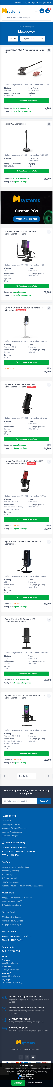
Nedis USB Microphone (15, 124)
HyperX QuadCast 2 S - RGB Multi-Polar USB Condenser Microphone (25, 696)
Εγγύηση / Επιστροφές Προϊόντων (16, 867)
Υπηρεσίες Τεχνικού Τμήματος (15, 828)
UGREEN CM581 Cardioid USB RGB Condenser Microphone (20, 232)
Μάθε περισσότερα (35, 1083)
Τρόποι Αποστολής (10, 878)
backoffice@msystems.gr (12, 982)
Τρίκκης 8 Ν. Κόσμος (12, 917)
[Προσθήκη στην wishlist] (49, 50)
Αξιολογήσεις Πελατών (11, 824)
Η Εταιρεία (6, 821)
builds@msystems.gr (10, 969)
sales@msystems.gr (10, 963)
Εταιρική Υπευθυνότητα (12, 832)
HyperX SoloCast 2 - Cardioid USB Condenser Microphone (20, 385)
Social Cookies (26, 1076)
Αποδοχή (18, 1083)
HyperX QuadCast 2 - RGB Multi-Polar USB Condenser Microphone (24, 462)
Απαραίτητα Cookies (26, 1074)
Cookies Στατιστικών (27, 1078)
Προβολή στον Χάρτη (12, 905)
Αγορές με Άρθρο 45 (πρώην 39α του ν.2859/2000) (22, 886)
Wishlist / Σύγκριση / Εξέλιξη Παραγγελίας (32, 3)
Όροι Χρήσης (16, 1049)
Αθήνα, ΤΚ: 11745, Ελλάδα (12, 901)
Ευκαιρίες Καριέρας (10, 836)
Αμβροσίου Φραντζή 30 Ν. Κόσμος (18, 898)
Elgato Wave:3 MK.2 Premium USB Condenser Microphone (20, 620)
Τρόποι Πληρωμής (9, 874)
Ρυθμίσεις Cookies (31, 1049)
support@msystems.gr (11, 976)
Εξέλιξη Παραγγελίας (10, 882)
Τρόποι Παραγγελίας (10, 871)
